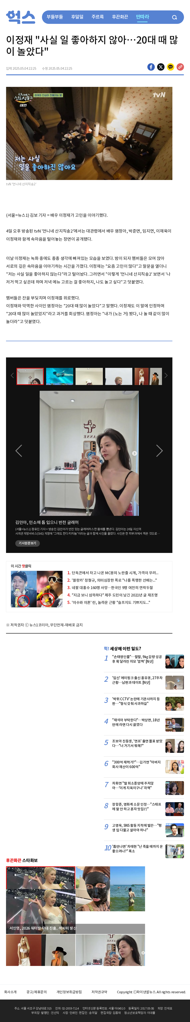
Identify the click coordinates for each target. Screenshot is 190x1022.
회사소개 (10, 992)
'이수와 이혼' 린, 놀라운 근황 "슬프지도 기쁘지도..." (108, 602)
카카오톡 (170, 67)
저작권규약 (99, 992)
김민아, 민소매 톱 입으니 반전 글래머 (47, 522)
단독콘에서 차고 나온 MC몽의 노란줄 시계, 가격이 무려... (112, 573)
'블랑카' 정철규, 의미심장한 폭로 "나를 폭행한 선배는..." (112, 580)
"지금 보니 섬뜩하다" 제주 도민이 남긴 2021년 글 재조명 (112, 595)
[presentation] (12, 376)
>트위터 (161, 67)
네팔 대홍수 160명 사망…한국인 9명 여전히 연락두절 (110, 587)
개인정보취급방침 (69, 992)
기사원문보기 (27, 543)
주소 (180, 67)
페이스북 (151, 67)
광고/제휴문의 (36, 992)
